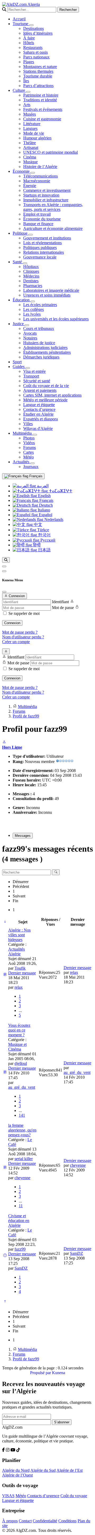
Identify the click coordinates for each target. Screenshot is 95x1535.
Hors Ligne (12, 747)
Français (35, 476)
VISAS (8, 1495)
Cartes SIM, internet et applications (52, 395)
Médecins (31, 276)
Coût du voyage (73, 1495)
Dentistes (31, 281)
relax (19, 987)
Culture (19, 90)
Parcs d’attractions (38, 85)
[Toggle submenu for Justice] (27, 325)
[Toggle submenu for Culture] (28, 92)
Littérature (31, 123)
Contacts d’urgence (39, 409)
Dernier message (22, 973)
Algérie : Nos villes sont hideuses (19, 935)
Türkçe (42, 530)
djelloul (21, 1063)
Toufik (20, 968)
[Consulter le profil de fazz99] (4, 742)
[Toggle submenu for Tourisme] (31, 25)
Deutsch (45, 505)
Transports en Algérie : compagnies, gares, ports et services (53, 207)
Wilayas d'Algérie (38, 428)
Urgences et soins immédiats (46, 295)
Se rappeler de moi (24, 613)
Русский (47, 540)
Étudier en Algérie (38, 414)
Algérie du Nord (16, 1470)
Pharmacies (32, 285)
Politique (20, 233)
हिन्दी (36, 545)
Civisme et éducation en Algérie (18, 1221)
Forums (29, 447)
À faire (29, 38)
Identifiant (60, 602)
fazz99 (20, 1249)
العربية (42, 486)
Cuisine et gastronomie (42, 119)
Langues (30, 128)
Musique (30, 162)
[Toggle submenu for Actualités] (32, 463)
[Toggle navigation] (4, 571)
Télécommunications (40, 176)
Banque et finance (38, 223)
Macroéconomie (36, 181)
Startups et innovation (41, 195)
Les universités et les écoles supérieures (56, 319)
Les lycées (32, 314)
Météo (28, 457)
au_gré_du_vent (21, 1087)
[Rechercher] (6, 560)
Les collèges (33, 309)
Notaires (30, 338)
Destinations (33, 28)
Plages (28, 62)
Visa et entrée (34, 371)
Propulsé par (41, 1372)
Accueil (19, 19)
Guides (19, 366)
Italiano (43, 510)
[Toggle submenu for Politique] (30, 234)
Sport (17, 362)
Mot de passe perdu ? (19, 632)
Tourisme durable (37, 76)
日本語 (44, 550)
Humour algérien (37, 138)
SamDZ (21, 1268)
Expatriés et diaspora (40, 419)
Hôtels (28, 42)
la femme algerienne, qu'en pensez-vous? (22, 1130)
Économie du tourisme (42, 219)
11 (21, 1206)
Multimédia (23, 433)
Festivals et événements (42, 109)
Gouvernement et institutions (47, 238)
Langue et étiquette (39, 404)
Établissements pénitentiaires (47, 352)
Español (45, 514)
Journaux (31, 466)
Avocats (30, 333)
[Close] (4, 592)
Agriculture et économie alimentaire (53, 228)
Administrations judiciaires (45, 347)
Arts (26, 104)
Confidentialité (45, 1521)
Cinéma (29, 157)
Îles (26, 81)
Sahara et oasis (35, 52)
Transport (31, 376)
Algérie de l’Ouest (17, 1475)
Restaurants (32, 47)
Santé (18, 262)
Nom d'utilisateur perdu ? (23, 637)
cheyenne (22, 1177)
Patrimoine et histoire (40, 95)
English (44, 495)
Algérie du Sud (43, 1470)
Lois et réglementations (42, 242)
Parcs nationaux (36, 57)
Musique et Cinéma (17, 1046)
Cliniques (31, 271)
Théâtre (29, 142)
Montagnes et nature (40, 66)
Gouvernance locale (39, 257)
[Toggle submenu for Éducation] (33, 301)
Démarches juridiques (41, 357)
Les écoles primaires (40, 304)
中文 (37, 524)
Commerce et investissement (46, 190)
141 (22, 1115)
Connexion (12, 623)
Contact (25, 1521)
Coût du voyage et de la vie (46, 385)
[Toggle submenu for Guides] (28, 368)
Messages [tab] (23, 836)
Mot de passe (63, 607)
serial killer (24, 1158)
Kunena (58, 1372)
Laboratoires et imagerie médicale (51, 290)
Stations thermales (38, 71)
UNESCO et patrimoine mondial (50, 152)
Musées (29, 114)
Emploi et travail (37, 214)
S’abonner (61, 1422)
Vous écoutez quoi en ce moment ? (19, 1030)
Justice (19, 323)
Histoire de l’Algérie (40, 166)
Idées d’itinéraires (38, 33)
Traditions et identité (40, 100)
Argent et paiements (39, 390)
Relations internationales (43, 252)
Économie (22, 171)
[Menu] (4, 566)
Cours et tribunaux (38, 328)
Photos (29, 438)
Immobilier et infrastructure (45, 200)
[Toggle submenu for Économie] (33, 173)
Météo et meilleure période (45, 400)
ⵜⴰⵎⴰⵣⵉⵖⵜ (60, 491)
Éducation (22, 300)
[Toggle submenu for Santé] (25, 263)
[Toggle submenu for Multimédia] (35, 434)
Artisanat (30, 147)
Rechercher (68, 10)
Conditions (67, 1521)
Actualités (21, 462)
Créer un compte (16, 641)
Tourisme (21, 23)
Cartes (28, 452)
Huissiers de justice (39, 342)
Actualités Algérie (16, 951)
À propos (10, 1521)
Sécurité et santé (36, 381)
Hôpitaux (31, 266)
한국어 (44, 535)
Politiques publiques (40, 247)
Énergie (29, 185)
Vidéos (29, 442)
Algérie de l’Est (69, 1470)
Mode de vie (33, 133)
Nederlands (53, 519)
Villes (28, 423)
